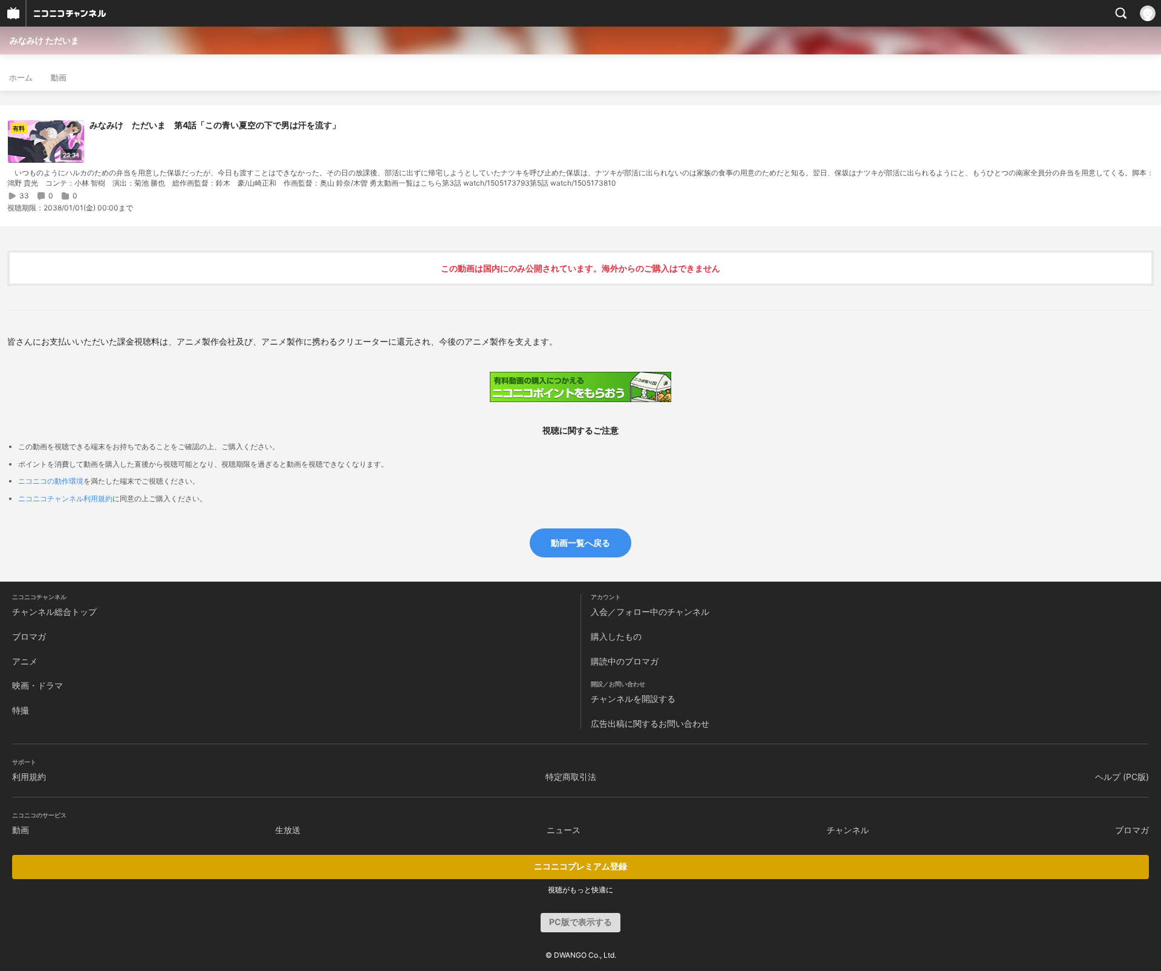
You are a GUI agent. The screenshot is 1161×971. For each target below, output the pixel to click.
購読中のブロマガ (625, 661)
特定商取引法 (570, 776)
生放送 (288, 830)
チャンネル (848, 830)
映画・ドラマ (37, 685)
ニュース (563, 830)
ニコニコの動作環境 (50, 481)
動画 (59, 77)
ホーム (21, 77)
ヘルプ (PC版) (1122, 776)
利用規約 (29, 776)
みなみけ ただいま (44, 40)
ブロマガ (29, 636)
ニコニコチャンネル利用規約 (65, 498)
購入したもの (616, 636)
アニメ (24, 661)
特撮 (20, 710)
